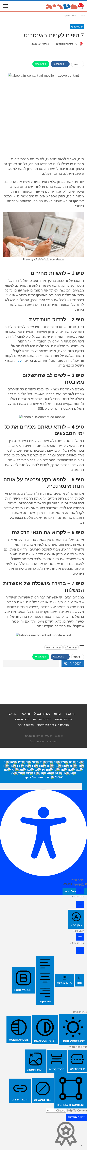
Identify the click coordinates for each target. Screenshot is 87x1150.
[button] (84, 786)
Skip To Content (77, 1110)
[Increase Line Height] (80, 937)
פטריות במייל (42, 713)
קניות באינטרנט (53, 647)
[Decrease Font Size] (80, 904)
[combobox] (43, 771)
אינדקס (12, 713)
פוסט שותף (77, 26)
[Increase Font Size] (80, 890)
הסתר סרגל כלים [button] (75, 891)
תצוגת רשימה (63, 719)
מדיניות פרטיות (42, 719)
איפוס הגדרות (76, 1117)
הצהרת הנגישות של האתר (53, 724)
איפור (18, 361)
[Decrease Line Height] (80, 950)
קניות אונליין (71, 647)
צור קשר (26, 713)
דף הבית (70, 713)
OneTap (67, 883)
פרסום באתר (26, 724)
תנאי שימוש (22, 719)
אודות (57, 713)
